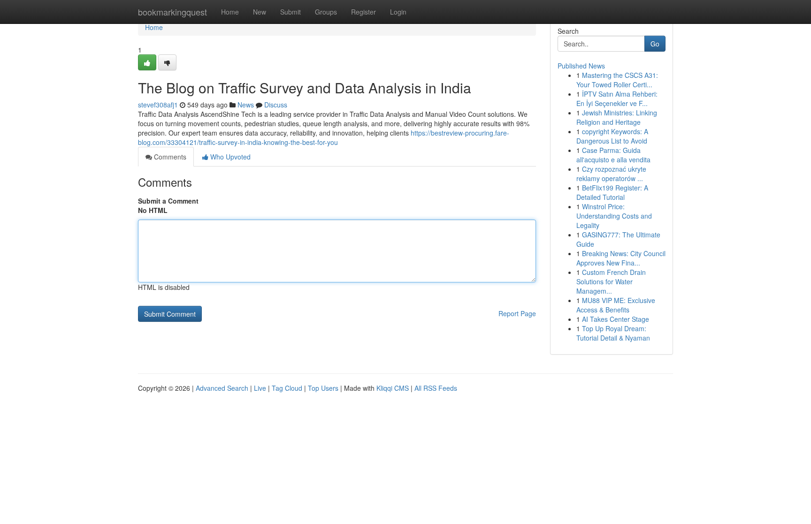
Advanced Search (222, 388)
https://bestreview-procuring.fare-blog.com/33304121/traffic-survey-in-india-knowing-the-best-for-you (323, 137)
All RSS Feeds (435, 388)
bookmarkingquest (172, 12)
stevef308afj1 (158, 104)
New (259, 11)
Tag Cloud (287, 388)
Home (230, 11)
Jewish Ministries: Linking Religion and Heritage (616, 117)
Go (654, 43)
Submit (290, 11)
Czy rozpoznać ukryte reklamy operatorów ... (611, 173)
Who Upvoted (229, 156)
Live (260, 388)
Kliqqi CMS (392, 388)
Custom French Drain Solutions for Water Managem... (611, 281)
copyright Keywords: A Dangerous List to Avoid (612, 136)
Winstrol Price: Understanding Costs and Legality (614, 216)
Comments (169, 156)
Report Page (517, 313)
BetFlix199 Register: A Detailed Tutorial (612, 192)
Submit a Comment (168, 200)
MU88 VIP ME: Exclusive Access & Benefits (615, 305)
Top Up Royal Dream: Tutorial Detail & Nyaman (613, 333)
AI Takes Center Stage (615, 319)
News (245, 104)
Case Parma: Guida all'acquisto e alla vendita (613, 154)
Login (398, 11)
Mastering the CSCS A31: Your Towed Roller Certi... (617, 79)
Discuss (275, 104)
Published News (581, 65)
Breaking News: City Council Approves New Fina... (621, 258)
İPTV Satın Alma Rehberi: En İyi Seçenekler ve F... (617, 98)
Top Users (323, 388)
